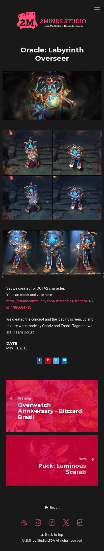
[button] (52, 508)
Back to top (54, 535)
